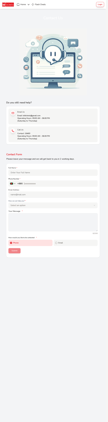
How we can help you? (17, 201)
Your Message (15, 211)
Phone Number (14, 179)
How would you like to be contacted (22, 238)
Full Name (12, 168)
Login (100, 4)
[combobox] (53, 205)
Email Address (13, 190)
